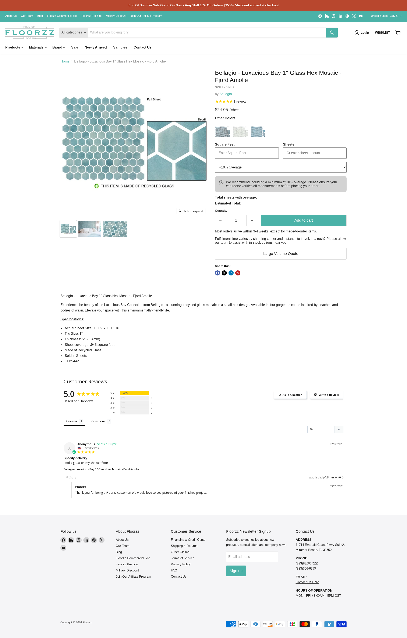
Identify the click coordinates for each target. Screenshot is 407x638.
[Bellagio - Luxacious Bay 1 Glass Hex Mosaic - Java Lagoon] (222, 129)
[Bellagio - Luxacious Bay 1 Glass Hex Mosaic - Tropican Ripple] (258, 129)
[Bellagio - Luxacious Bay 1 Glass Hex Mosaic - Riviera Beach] (240, 129)
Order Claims (180, 552)
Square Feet (224, 144)
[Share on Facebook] (217, 272)
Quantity (221, 210)
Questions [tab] (98, 421)
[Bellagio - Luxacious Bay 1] (68, 228)
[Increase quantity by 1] (252, 220)
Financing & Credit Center (188, 539)
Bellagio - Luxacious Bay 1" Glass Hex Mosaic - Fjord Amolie (101, 469)
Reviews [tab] (71, 421)
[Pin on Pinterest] (237, 272)
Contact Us (143, 47)
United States (384, 15)
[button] (398, 32)
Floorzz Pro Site (92, 15)
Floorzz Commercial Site (62, 15)
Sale (74, 47)
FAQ (174, 570)
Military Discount (116, 15)
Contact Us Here (307, 582)
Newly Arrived (96, 47)
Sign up (236, 571)
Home (65, 61)
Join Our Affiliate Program (146, 15)
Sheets (288, 144)
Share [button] (72, 477)
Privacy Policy (181, 564)
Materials (36, 47)
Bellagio (225, 94)
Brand (57, 47)
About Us (11, 15)
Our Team (27, 15)
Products (13, 47)
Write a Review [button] (329, 395)
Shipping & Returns (184, 546)
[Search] (332, 33)
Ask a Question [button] (292, 395)
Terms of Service (182, 558)
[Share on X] (224, 272)
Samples (120, 47)
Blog (40, 15)
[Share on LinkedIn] (231, 272)
